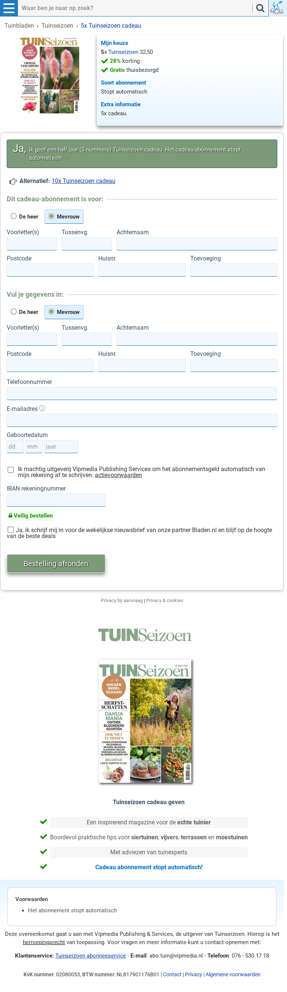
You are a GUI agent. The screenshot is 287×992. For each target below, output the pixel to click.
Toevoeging (205, 259)
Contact (172, 974)
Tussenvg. (75, 232)
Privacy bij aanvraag (122, 600)
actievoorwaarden (118, 475)
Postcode (19, 259)
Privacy (193, 974)
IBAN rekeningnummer (36, 489)
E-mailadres (23, 408)
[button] (9, 8)
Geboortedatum (27, 435)
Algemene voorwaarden (233, 974)
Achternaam (133, 232)
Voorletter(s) (23, 232)
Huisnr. (107, 259)
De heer (28, 216)
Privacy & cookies (164, 600)
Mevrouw (67, 216)
